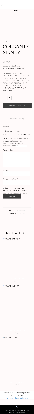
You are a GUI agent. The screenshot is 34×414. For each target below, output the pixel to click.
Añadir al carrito (17, 105)
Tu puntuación (9, 146)
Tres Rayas (21, 413)
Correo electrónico (10, 179)
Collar (5, 41)
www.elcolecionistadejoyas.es (17, 398)
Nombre (6, 170)
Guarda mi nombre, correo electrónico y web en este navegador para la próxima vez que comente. (16, 190)
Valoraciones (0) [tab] (17, 119)
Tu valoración (8, 150)
